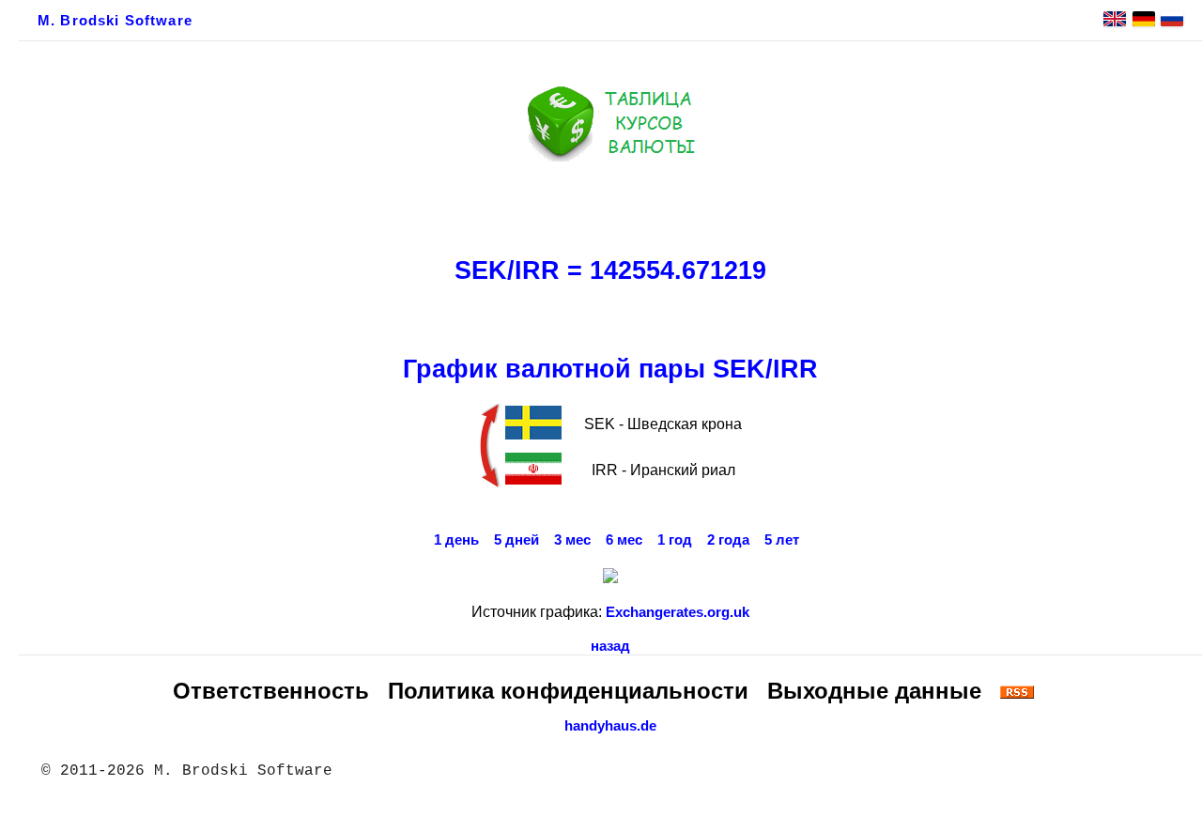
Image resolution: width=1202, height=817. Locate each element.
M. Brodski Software (115, 20)
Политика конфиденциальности (568, 690)
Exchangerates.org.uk (677, 612)
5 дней (516, 539)
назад (610, 646)
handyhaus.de (610, 725)
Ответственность (271, 690)
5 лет (781, 539)
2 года (728, 539)
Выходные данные (874, 690)
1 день (456, 539)
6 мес (624, 539)
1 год (674, 539)
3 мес (572, 539)
